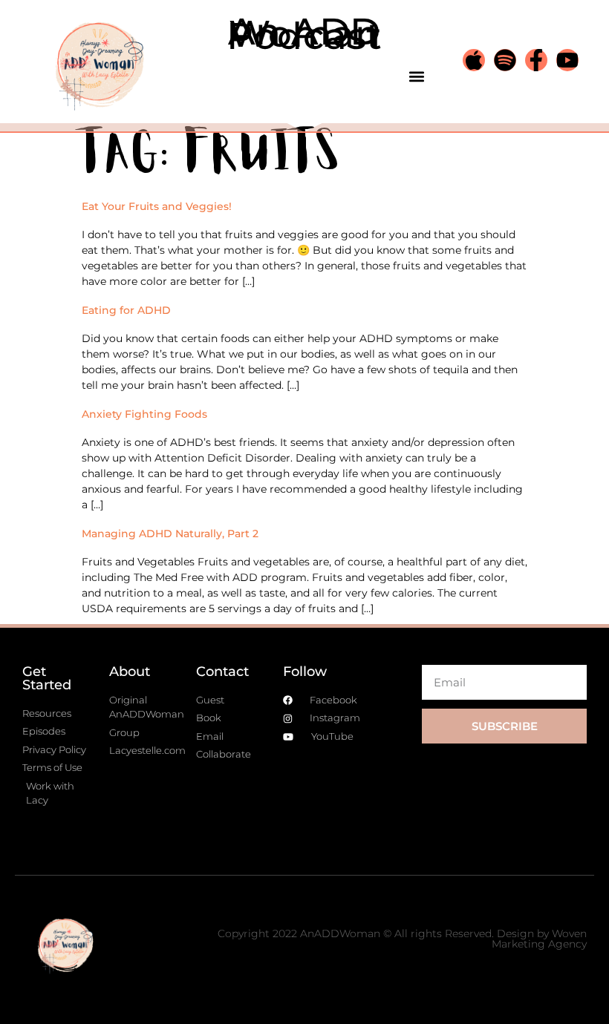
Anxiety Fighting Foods (144, 414)
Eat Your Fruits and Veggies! (157, 206)
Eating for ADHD (126, 310)
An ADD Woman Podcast (304, 34)
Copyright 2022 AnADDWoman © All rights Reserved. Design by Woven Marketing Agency (402, 939)
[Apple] (474, 60)
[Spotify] (505, 60)
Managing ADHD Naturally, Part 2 (170, 533)
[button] (416, 76)
